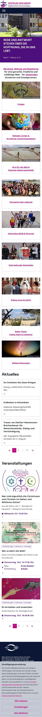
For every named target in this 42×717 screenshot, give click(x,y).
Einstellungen (21, 707)
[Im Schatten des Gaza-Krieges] (21, 394)
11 (27, 450)
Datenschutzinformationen (12, 696)
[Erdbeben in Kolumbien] (21, 414)
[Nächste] (32, 450)
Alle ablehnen (21, 713)
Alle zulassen (21, 701)
